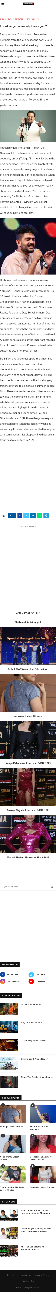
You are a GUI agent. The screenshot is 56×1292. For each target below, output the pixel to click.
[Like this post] (13, 515)
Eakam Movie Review (31, 1004)
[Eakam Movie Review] (9, 1009)
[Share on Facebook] (19, 515)
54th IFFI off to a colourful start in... (28, 669)
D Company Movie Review (33, 1040)
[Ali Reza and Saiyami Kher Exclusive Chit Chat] (9, 1251)
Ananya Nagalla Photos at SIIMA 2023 (28, 810)
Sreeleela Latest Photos (42, 1187)
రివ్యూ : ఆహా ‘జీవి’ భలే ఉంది (31, 1022)
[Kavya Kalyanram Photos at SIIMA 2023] (28, 740)
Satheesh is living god (28, 622)
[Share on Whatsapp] (39, 515)
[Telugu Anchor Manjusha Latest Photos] (13, 1175)
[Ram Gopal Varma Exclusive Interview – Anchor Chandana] (9, 1215)
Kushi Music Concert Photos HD (40, 1127)
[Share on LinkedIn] (33, 515)
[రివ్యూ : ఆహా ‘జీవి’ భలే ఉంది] (9, 1027)
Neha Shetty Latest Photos (9, 1158)
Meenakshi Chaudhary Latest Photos (40, 1158)
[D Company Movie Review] (9, 1045)
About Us (12, 1275)
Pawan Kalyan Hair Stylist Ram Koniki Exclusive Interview (36, 1230)
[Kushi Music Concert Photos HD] (43, 1114)
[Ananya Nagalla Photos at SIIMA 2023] (28, 787)
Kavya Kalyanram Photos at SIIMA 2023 (28, 763)
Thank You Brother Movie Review (37, 1077)
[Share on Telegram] (46, 515)
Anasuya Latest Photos (28, 716)
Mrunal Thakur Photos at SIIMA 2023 (28, 857)
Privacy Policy (41, 1275)
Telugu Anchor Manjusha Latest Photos (12, 1188)
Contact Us (28, 1281)
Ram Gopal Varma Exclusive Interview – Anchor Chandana (35, 1211)
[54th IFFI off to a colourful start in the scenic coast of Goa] (28, 646)
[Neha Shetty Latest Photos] (13, 1144)
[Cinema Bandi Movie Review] (9, 1063)
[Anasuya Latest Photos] (28, 693)
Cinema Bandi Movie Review (34, 1058)
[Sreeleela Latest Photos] (43, 1175)
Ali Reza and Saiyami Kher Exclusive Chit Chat (34, 1248)
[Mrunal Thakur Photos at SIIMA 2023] (28, 834)
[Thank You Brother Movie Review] (9, 1082)
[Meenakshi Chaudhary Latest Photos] (43, 1144)
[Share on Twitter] (26, 515)
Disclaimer (26, 1275)
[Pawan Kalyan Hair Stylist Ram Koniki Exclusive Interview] (9, 1233)
